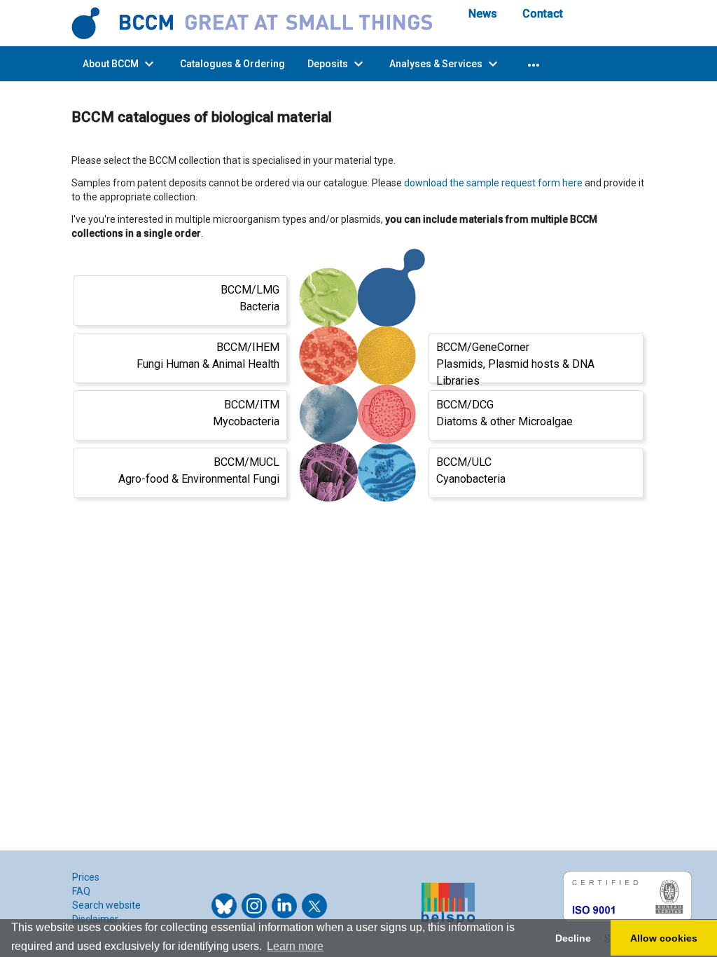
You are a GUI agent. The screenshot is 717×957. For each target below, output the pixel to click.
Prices (85, 877)
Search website (106, 905)
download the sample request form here (493, 182)
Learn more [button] (295, 946)
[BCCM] (259, 22)
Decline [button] (573, 938)
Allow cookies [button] (663, 938)
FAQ (81, 891)
